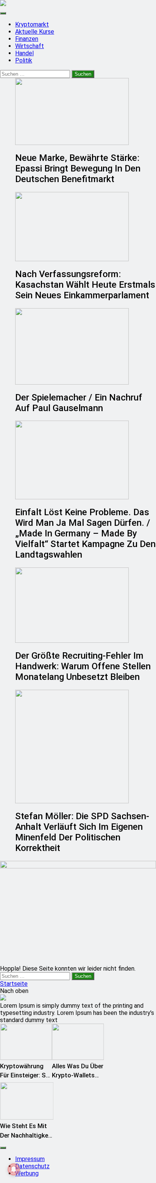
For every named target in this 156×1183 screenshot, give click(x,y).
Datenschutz (32, 1166)
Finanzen (26, 38)
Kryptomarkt (32, 24)
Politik (23, 60)
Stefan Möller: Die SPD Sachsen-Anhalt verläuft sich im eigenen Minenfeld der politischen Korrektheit (82, 832)
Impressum (30, 1159)
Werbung (27, 1173)
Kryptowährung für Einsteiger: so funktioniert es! (25, 1076)
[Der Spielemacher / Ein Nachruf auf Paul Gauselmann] (85, 346)
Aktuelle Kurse (34, 31)
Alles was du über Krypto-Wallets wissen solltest (77, 1076)
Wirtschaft (29, 46)
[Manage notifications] (14, 1169)
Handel (24, 53)
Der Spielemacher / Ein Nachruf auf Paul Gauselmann (78, 402)
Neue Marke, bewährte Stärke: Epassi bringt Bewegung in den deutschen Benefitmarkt (77, 168)
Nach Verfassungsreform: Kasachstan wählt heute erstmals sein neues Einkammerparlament (85, 285)
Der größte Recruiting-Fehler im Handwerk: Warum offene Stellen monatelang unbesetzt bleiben (83, 666)
